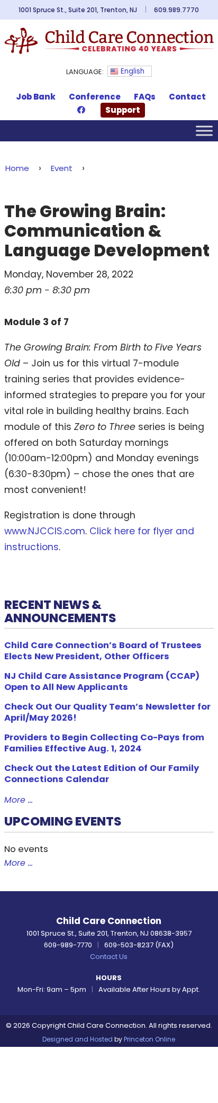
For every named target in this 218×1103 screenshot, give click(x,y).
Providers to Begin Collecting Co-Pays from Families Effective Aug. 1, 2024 (104, 743)
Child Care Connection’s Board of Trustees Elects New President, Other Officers (103, 650)
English (131, 71)
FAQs (145, 96)
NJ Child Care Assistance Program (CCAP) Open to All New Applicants (101, 681)
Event (61, 168)
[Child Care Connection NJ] (108, 40)
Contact (187, 96)
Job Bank (36, 96)
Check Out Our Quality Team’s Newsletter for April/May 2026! (107, 712)
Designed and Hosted (77, 1039)
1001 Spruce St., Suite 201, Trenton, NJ (78, 9)
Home (17, 168)
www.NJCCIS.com (44, 531)
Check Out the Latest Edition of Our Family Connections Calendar (101, 773)
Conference (95, 96)
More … (18, 800)
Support (122, 109)
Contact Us (109, 957)
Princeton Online (149, 1039)
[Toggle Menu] (204, 130)
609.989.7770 (176, 9)
